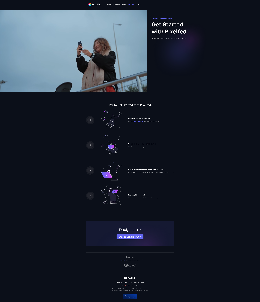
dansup (129, 285)
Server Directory (138, 121)
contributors (136, 285)
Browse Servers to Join (130, 236)
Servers (124, 4)
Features (109, 4)
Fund (130, 282)
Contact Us (119, 282)
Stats (142, 282)
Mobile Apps (116, 4)
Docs (125, 282)
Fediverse (136, 282)
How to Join (131, 4)
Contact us (123, 260)
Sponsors (137, 4)
